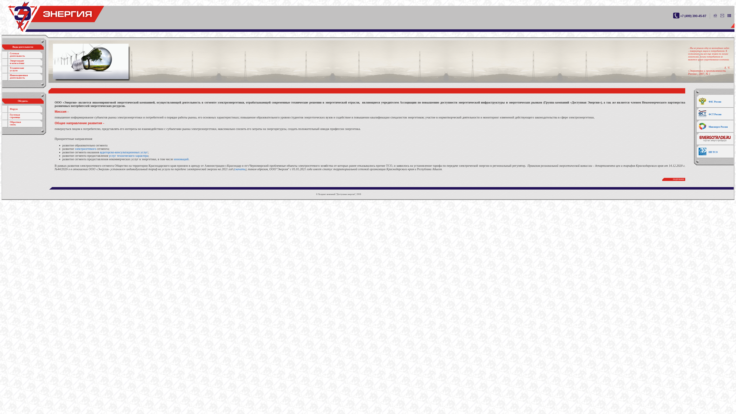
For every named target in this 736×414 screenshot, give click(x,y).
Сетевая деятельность (17, 54)
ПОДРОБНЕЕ (678, 179)
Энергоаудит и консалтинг (17, 62)
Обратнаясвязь (15, 123)
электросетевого (85, 148)
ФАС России (715, 101)
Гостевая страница (15, 116)
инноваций (181, 159)
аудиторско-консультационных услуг (124, 152)
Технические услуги (17, 69)
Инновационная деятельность (19, 76)
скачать (239, 169)
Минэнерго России (718, 127)
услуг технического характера (128, 155)
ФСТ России (715, 114)
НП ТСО (713, 152)
